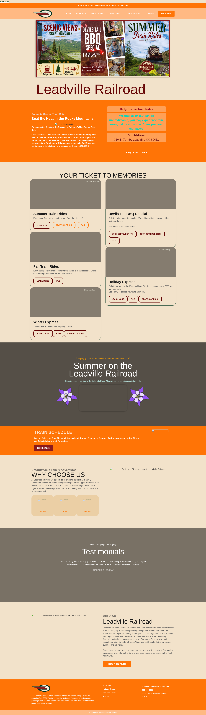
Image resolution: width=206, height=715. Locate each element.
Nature (87, 511)
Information (133, 13)
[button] (38, 48)
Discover (115, 13)
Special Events (98, 13)
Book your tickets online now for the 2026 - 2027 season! (103, 5)
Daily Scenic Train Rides (136, 109)
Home (68, 13)
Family (43, 511)
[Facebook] (140, 701)
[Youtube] (151, 701)
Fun (65, 511)
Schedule (81, 13)
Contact (151, 13)
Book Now (4, 1)
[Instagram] (146, 701)
